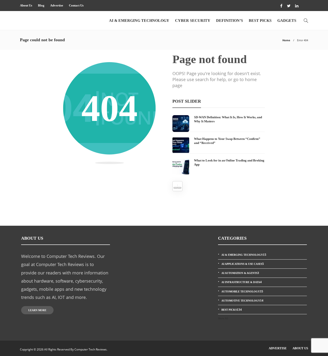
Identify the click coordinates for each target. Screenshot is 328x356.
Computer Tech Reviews (90, 349)
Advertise (56, 5)
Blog (41, 5)
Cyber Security (192, 20)
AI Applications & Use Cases (242, 264)
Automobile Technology (242, 291)
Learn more (37, 310)
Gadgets (286, 20)
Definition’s (229, 20)
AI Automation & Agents (240, 273)
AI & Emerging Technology (139, 20)
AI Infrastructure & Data (241, 282)
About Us (26, 5)
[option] (218, 145)
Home (286, 40)
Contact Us (76, 5)
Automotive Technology (242, 300)
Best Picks (260, 20)
